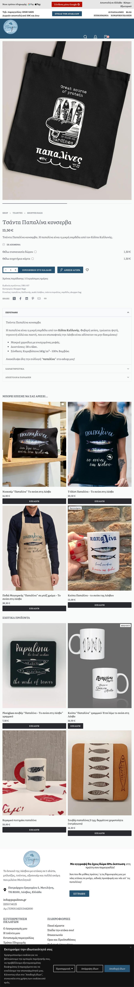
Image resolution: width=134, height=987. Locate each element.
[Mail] (39, 298)
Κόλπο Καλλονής (68, 330)
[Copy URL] (45, 298)
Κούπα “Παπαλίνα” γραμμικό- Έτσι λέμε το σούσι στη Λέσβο (98, 714)
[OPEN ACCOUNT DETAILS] (95, 37)
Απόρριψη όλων (89, 968)
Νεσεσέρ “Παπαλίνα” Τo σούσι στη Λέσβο (26, 491)
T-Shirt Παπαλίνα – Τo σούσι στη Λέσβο (91, 491)
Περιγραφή (11, 312)
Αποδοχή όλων (117, 968)
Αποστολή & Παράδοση (18, 377)
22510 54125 (28, 11)
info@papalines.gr (14, 900)
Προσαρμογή (63, 968)
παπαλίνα (15, 292)
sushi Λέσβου (38, 292)
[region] (67, 965)
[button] (34, 608)
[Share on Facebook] (20, 298)
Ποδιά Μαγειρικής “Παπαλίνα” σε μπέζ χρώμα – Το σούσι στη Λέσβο (31, 596)
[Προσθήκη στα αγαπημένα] (87, 270)
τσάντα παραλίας (52, 292)
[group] (34, 444)
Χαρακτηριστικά (14, 368)
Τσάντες (18, 212)
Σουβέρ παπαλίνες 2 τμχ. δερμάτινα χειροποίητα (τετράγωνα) (95, 821)
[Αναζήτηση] (85, 37)
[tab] (67, 312)
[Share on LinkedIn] (26, 298)
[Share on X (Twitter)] (14, 298)
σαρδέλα (65, 292)
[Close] (131, 947)
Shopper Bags (34, 212)
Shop (5, 212)
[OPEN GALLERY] (67, 120)
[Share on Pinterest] (32, 298)
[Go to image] (34, 203)
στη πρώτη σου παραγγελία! (100, 865)
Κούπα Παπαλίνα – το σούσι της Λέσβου (91, 595)
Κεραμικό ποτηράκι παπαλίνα (19, 820)
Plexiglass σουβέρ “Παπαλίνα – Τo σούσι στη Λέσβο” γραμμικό (32, 714)
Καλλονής (26, 292)
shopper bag (75, 292)
